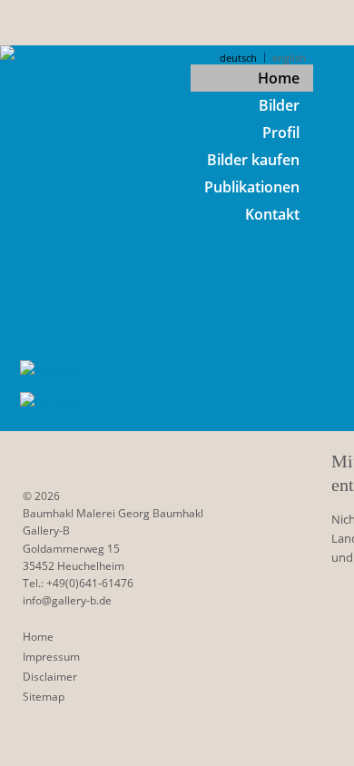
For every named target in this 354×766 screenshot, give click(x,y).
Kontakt (272, 214)
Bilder (279, 105)
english (289, 58)
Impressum (51, 656)
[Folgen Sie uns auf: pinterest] (53, 401)
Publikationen (252, 187)
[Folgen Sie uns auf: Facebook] (53, 369)
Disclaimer (50, 676)
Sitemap (43, 696)
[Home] (24, 54)
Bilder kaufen (253, 160)
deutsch (238, 58)
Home (279, 78)
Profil (281, 132)
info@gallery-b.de (67, 600)
